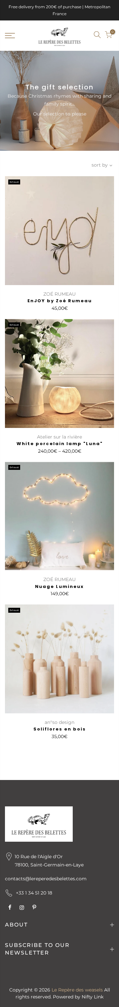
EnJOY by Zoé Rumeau (59, 301)
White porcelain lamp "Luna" (60, 443)
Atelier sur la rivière (59, 437)
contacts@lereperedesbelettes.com (46, 879)
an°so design (59, 722)
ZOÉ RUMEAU (59, 294)
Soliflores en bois (59, 729)
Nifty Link (92, 997)
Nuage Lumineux (59, 586)
